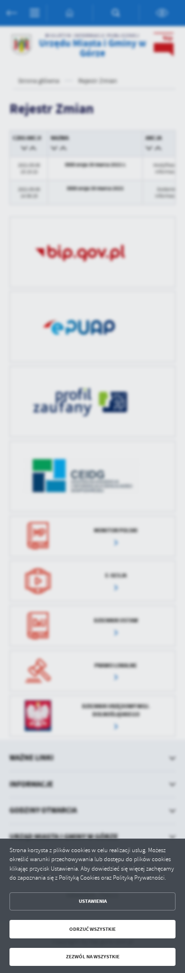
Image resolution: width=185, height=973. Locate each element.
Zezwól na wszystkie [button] (93, 956)
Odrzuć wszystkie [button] (92, 929)
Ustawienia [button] (93, 901)
